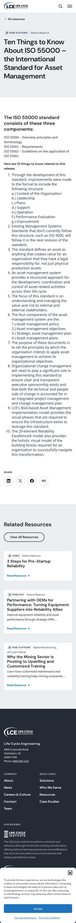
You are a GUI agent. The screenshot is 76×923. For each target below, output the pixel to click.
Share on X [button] (20, 480)
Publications (18, 32)
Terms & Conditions (49, 917)
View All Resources (24, 537)
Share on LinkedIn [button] (8, 480)
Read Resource (16, 575)
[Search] (60, 6)
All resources (16, 19)
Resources (47, 795)
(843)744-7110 (21, 761)
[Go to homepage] (16, 6)
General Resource (40, 33)
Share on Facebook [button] (32, 480)
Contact (10, 802)
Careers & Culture (17, 795)
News (8, 788)
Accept (38, 909)
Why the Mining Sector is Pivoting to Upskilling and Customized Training (30, 661)
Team (8, 809)
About (8, 781)
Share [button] (43, 480)
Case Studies (49, 802)
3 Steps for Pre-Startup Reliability (29, 563)
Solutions (47, 781)
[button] (70, 872)
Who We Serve (50, 788)
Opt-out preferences (25, 917)
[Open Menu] (69, 6)
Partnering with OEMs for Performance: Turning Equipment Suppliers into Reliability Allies (38, 605)
